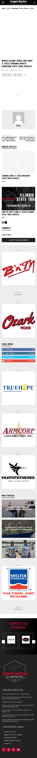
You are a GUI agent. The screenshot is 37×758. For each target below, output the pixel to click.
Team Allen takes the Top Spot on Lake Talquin (15, 694)
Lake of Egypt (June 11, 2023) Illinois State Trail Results (18, 213)
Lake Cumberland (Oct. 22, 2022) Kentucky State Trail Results (9, 139)
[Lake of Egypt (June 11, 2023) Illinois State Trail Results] (18, 198)
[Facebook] (4, 750)
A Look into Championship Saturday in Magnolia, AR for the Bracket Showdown (18, 715)
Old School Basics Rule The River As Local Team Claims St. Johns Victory (18, 528)
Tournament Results (10, 737)
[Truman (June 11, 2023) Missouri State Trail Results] (18, 162)
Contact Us (7, 743)
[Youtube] (18, 750)
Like (33, 349)
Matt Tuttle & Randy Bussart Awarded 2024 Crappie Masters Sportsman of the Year (16, 698)
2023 (32, 8)
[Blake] (3, 70)
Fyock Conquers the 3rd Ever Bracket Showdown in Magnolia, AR (16, 710)
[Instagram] (9, 750)
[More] (25, 75)
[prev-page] (3, 222)
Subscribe (31, 360)
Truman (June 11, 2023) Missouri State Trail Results (16, 177)
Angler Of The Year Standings (13, 735)
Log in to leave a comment (18, 240)
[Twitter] (13, 750)
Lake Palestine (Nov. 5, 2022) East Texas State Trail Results (27, 139)
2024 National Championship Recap (12, 702)
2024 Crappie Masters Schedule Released (18, 549)
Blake (6, 70)
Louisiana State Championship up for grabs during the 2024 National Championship (17, 706)
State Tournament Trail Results (17, 8)
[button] (3, 641)
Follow (32, 353)
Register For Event (10, 732)
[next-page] (6, 222)
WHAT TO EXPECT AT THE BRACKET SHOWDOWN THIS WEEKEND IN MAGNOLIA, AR (18, 720)
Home (3, 8)
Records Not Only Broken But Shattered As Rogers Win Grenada (18, 508)
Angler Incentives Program (12, 740)
